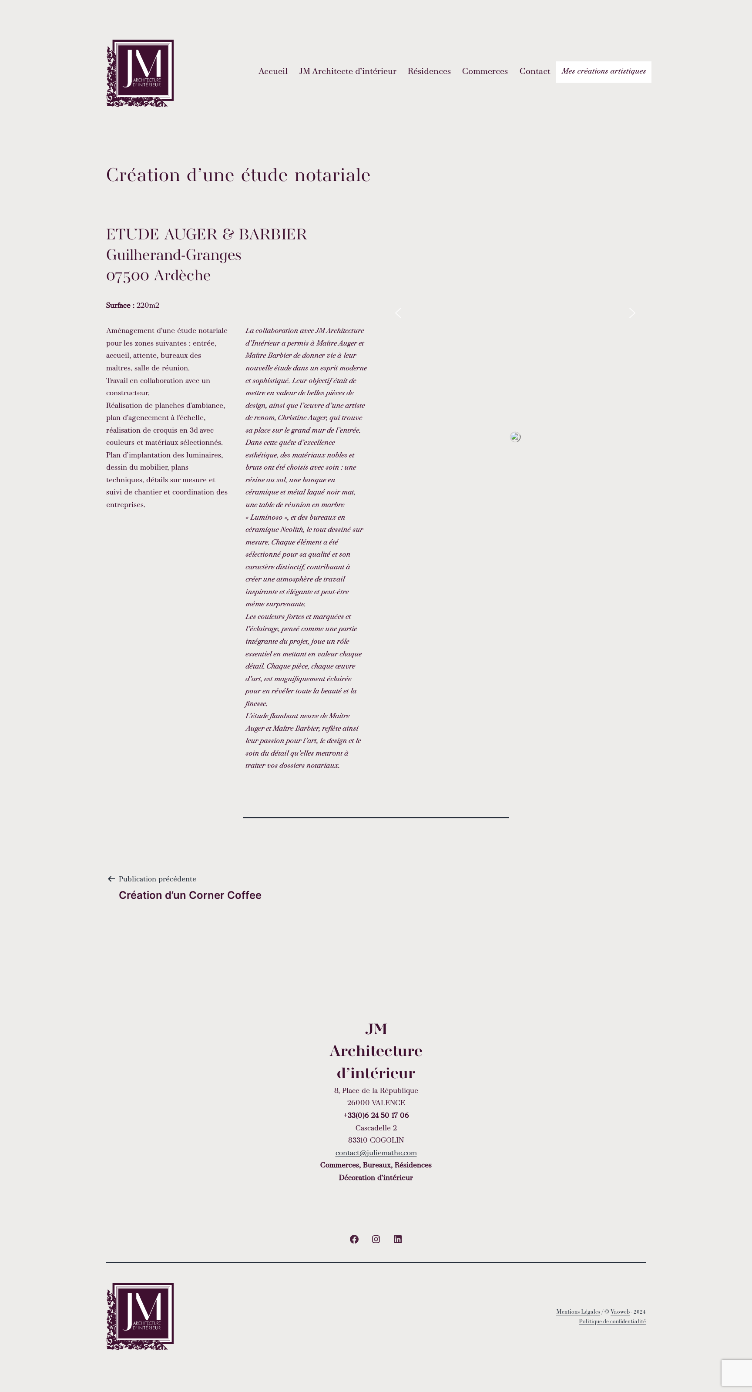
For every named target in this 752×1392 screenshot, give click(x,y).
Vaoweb (620, 1311)
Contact (535, 71)
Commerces (485, 71)
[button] (398, 313)
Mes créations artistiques (604, 71)
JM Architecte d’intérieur (347, 71)
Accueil (273, 71)
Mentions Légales (578, 1311)
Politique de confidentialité (612, 1321)
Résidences (429, 71)
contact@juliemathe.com (376, 1153)
